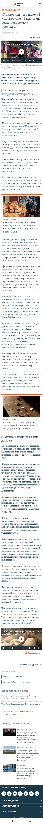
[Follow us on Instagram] (9, 793)
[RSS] (37, 793)
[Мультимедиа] (13, 821)
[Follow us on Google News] (31, 793)
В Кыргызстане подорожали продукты (23, 44)
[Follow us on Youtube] (3, 793)
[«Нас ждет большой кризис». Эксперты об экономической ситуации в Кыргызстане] (21, 406)
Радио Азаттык (12, 635)
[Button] (36, 37)
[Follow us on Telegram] (20, 793)
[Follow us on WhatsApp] (26, 793)
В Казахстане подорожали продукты (22, 632)
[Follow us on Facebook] (15, 793)
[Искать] (29, 821)
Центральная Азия (10, 10)
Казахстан (21, 766)
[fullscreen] (39, 60)
